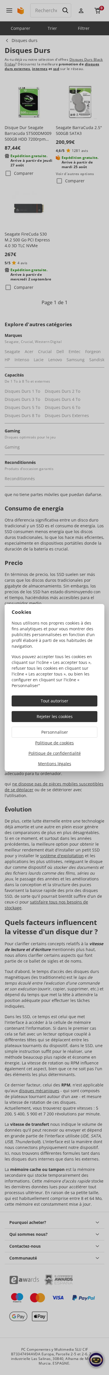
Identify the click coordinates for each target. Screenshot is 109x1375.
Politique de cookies (54, 743)
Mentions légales (54, 763)
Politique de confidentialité (54, 753)
